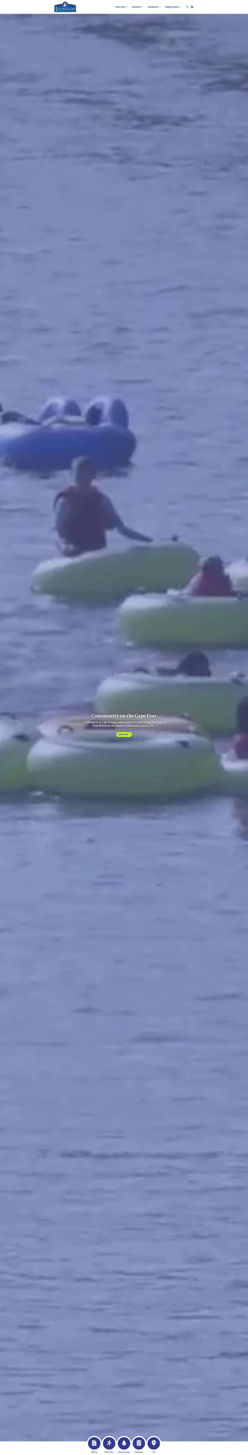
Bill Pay (94, 1452)
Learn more (123, 734)
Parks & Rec (109, 1452)
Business (136, 7)
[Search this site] (187, 6)
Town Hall (120, 7)
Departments (172, 7)
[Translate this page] (192, 7)
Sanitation (139, 1452)
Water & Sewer (124, 1452)
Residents (153, 7)
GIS (153, 1452)
